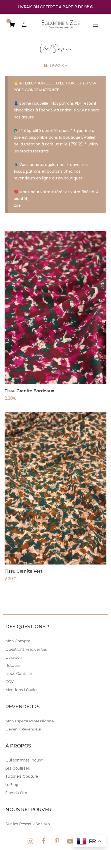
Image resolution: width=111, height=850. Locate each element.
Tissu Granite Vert (23, 571)
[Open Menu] (96, 26)
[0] (12, 24)
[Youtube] (70, 841)
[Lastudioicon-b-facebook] (43, 841)
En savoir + (55, 65)
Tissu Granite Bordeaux (29, 390)
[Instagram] (30, 841)
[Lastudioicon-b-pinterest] (57, 841)
